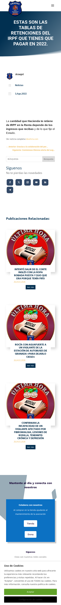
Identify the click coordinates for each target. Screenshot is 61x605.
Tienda (30, 523)
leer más (30, 287)
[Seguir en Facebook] (10, 182)
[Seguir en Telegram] (10, 190)
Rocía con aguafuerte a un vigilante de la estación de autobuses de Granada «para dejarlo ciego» (30, 351)
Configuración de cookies (30, 599)
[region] (30, 583)
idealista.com (32, 139)
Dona (30, 534)
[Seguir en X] (18, 182)
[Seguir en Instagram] (27, 182)
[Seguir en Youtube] (36, 182)
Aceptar (30, 591)
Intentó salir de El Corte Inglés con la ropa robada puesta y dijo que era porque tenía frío (30, 274)
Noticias (19, 85)
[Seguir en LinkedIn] (45, 182)
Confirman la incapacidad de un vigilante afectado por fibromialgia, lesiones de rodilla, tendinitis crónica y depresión (30, 430)
